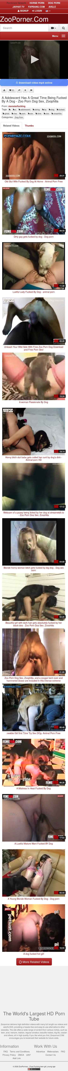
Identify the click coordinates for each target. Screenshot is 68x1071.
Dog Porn (19, 117)
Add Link (17, 1058)
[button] (48, 11)
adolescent (25, 109)
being (37, 109)
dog (52, 109)
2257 (28, 1054)
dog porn (54, 2)
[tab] (11, 125)
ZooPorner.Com (24, 19)
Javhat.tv (18, 6)
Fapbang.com (36, 6)
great (6, 113)
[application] (34, 59)
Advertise (40, 1051)
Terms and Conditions (20, 1051)
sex (31, 113)
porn (23, 113)
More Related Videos (35, 962)
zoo (47, 113)
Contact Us (51, 1054)
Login (38, 10)
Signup (23, 10)
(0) (12, 90)
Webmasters (53, 1051)
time (39, 113)
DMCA (21, 1054)
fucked (61, 109)
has (15, 113)
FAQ (5, 1051)
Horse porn (37, 2)
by (45, 109)
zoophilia (57, 113)
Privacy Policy (9, 1054)
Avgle (52, 6)
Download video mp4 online (35, 82)
